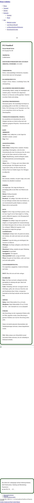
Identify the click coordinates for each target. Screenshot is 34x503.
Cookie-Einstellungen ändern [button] (9, 497)
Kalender (5, 13)
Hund (8, 17)
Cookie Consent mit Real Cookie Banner (10, 502)
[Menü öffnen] (17, 38)
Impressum (5, 496)
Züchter (5, 10)
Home (5, 6)
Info (4, 20)
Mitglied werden (11, 22)
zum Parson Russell (12, 24)
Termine (9, 15)
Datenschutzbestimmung (8, 495)
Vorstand (5, 8)
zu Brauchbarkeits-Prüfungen (15, 27)
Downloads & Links (12, 29)
